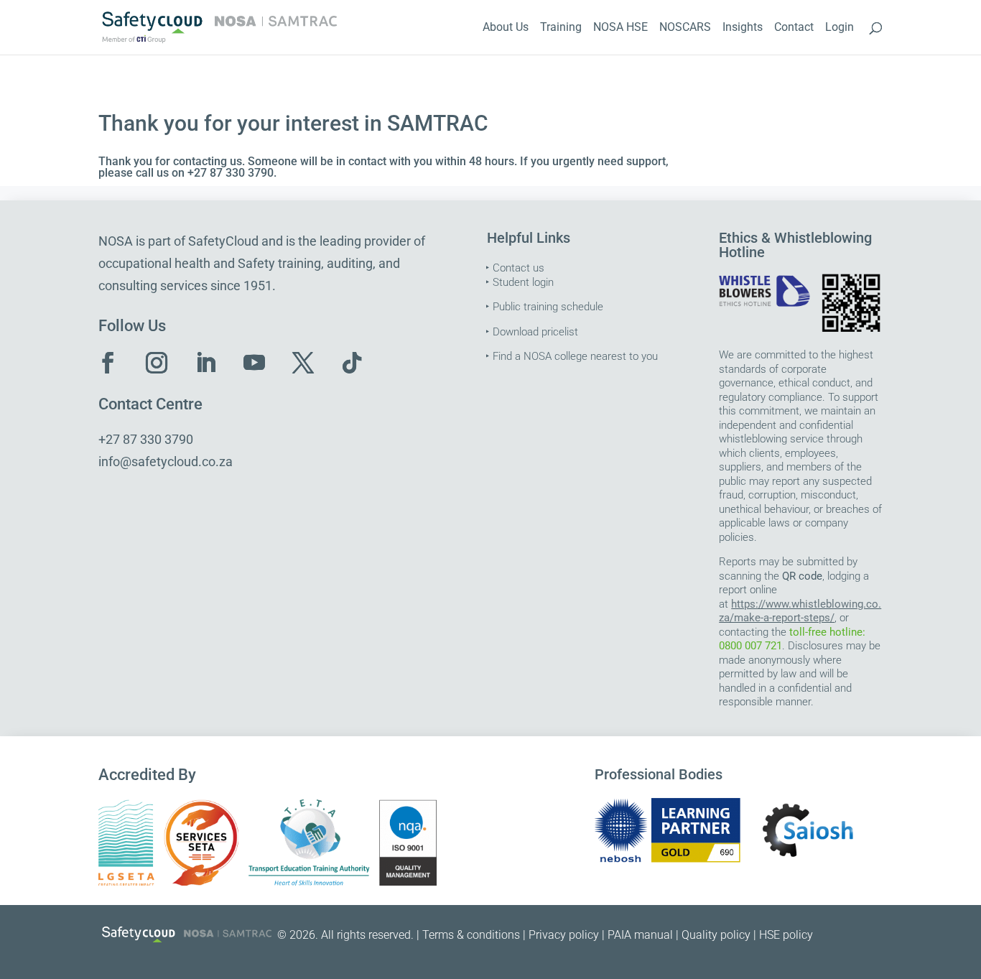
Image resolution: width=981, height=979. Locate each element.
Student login (523, 282)
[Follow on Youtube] (254, 362)
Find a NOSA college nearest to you (575, 356)
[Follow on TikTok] (351, 362)
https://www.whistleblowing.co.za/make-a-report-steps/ (800, 611)
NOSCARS (685, 28)
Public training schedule (548, 306)
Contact (794, 28)
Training (561, 28)
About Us (506, 28)
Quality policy (716, 935)
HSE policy (786, 935)
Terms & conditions (471, 935)
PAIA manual (640, 935)
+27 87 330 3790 (145, 439)
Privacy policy (564, 935)
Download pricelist (535, 331)
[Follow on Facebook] (107, 362)
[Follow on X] (303, 362)
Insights (742, 28)
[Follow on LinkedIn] (205, 362)
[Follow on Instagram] (156, 362)
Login (839, 28)
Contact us (518, 267)
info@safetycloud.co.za (165, 461)
